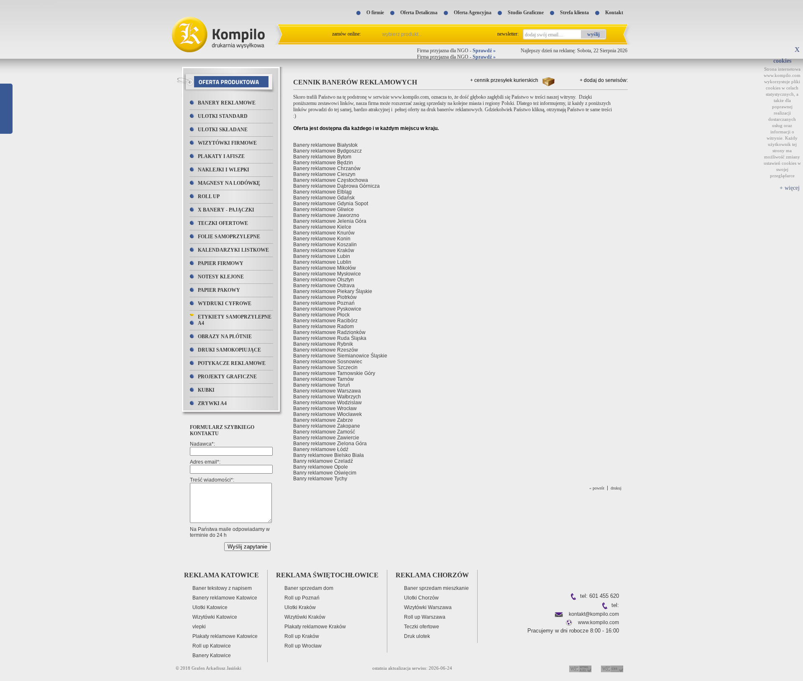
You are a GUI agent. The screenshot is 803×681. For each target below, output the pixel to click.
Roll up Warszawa (424, 617)
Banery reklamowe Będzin (323, 163)
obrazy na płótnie (225, 336)
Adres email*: (205, 462)
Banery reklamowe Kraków (323, 250)
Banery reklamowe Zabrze (323, 420)
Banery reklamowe (227, 103)
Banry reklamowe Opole (320, 467)
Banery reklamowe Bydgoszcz (327, 151)
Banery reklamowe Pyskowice (327, 309)
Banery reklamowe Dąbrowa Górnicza (336, 186)
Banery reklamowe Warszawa (327, 391)
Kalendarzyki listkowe (233, 250)
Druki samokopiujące (229, 350)
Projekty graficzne (227, 377)
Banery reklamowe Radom (323, 326)
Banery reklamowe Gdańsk (324, 198)
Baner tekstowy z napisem (222, 588)
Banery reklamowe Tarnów (323, 379)
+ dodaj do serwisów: (604, 80)
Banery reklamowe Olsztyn (323, 280)
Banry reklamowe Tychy (320, 479)
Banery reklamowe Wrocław (325, 408)
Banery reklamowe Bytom (322, 157)
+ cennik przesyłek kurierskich (504, 80)
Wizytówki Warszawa (428, 607)
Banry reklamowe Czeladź (323, 461)
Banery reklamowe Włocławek (327, 414)
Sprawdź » (484, 51)
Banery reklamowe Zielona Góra (330, 443)
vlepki (199, 627)
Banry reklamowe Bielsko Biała (328, 455)
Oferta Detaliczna (418, 12)
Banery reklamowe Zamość (324, 432)
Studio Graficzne (526, 12)
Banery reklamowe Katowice (224, 598)
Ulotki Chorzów (421, 598)
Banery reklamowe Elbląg (322, 192)
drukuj (616, 488)
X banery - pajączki (226, 210)
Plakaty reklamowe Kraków (315, 627)
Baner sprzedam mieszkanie (436, 588)
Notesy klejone (221, 277)
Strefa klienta (574, 12)
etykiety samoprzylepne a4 (234, 320)
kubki (206, 390)
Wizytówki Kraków (304, 617)
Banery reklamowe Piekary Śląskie (332, 291)
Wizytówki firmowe (227, 143)
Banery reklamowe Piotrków (325, 297)
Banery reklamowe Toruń (321, 385)
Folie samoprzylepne (229, 237)
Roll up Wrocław (303, 646)
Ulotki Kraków (300, 607)
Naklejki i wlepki (223, 170)
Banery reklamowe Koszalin (325, 244)
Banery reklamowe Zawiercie (326, 438)
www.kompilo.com (598, 622)
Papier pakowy (219, 290)
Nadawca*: (202, 444)
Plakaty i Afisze (221, 156)
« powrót (596, 488)
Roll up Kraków (301, 636)
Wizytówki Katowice (214, 617)
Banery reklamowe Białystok (325, 145)
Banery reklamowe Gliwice (323, 209)
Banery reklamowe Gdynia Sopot (330, 204)
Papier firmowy (220, 263)
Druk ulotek (417, 636)
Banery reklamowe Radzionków (329, 332)
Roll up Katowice (211, 646)
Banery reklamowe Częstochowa (330, 180)
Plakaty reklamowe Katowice (225, 636)
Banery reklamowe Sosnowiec (327, 362)
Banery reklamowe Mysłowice (327, 274)
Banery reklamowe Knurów (324, 233)
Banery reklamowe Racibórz (325, 321)
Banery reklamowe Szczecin (325, 367)
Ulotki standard (223, 116)
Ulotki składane (223, 130)
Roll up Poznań (302, 598)
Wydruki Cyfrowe (224, 303)
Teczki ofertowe (223, 223)
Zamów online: (346, 34)
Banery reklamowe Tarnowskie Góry (334, 373)
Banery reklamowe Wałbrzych (327, 397)
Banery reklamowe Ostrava (324, 285)
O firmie (375, 12)
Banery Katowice (211, 655)
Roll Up (209, 196)
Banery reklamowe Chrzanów (327, 168)
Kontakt (614, 12)
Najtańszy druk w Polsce (28, 3)
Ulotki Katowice (210, 607)
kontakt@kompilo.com (594, 614)
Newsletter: (508, 34)
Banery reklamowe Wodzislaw (327, 403)
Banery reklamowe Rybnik (323, 344)
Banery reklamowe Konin (321, 239)
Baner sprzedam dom (308, 588)
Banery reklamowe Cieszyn (324, 174)
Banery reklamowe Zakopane (326, 426)
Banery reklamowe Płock (321, 315)
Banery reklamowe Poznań (324, 303)
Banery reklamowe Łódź (320, 449)
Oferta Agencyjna (472, 12)
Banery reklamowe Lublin (322, 262)
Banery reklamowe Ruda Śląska (329, 338)
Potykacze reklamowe (232, 363)
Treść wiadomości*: (212, 480)
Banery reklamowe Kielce (322, 227)
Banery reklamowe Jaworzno (326, 215)
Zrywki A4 (212, 403)
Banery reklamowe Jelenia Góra (329, 221)
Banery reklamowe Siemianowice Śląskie (340, 356)
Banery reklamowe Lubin (321, 256)
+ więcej (790, 188)
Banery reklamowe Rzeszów (325, 350)
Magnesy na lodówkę (229, 183)
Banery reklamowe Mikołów (324, 268)
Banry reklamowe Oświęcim (324, 473)
